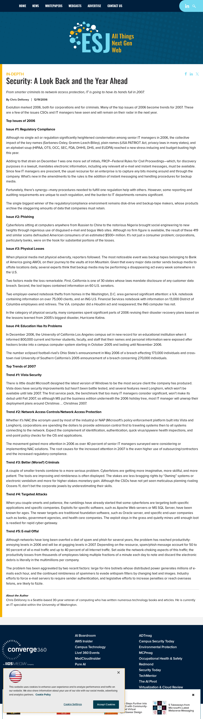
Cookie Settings (73, 704)
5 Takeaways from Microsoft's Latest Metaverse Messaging (181, 707)
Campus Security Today (156, 641)
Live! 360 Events (87, 652)
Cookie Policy (43, 694)
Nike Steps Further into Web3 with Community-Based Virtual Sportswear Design (133, 708)
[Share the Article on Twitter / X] (196, 74)
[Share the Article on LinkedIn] (190, 74)
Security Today (150, 670)
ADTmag (145, 635)
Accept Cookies (106, 704)
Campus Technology (90, 647)
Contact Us (114, 6)
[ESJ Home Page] (9, 6)
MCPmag (146, 652)
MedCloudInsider (88, 658)
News (35, 6)
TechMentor (148, 675)
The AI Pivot (148, 681)
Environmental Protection (158, 647)
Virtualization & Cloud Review (161, 687)
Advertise (94, 6)
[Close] (118, 672)
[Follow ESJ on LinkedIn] (187, 7)
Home (22, 6)
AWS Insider (84, 641)
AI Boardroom (85, 635)
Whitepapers (53, 6)
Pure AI (80, 664)
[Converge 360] (24, 650)
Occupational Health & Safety (160, 658)
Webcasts (75, 6)
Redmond (146, 664)
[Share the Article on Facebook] (184, 74)
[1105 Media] (18, 664)
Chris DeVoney (19, 100)
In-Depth (15, 74)
